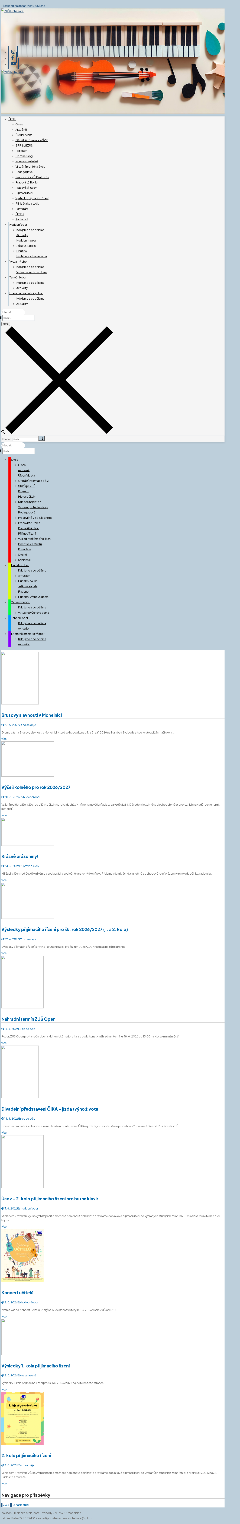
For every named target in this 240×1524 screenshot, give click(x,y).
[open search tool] (57, 433)
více (4, 739)
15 (13, 1505)
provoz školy (30, 866)
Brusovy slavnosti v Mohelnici (31, 715)
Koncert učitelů (17, 1292)
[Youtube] (13, 63)
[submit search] (41, 438)
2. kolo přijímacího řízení (26, 1455)
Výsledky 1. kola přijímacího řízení (35, 1365)
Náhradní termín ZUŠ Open (28, 1019)
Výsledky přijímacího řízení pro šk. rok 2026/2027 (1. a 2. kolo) (64, 929)
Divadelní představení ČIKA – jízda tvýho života (49, 1109)
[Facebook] (12, 57)
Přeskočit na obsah (13, 6)
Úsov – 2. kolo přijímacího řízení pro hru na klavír (49, 1198)
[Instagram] (13, 51)
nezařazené (28, 1375)
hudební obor (31, 797)
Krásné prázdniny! (20, 856)
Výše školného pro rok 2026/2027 (35, 787)
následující (22, 1505)
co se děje (29, 725)
